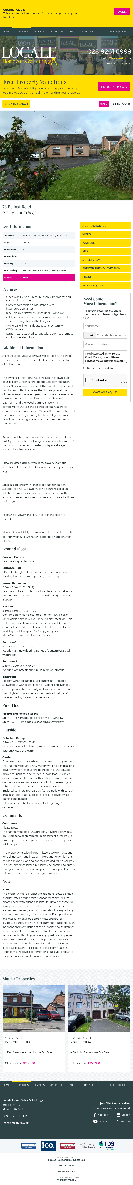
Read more (10, 17)
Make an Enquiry (105, 392)
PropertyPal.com (66, 1180)
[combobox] (90, 335)
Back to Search (16, 103)
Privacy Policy (66, 1171)
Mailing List (57, 31)
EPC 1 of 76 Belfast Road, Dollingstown (44, 270)
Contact (87, 31)
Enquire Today (114, 87)
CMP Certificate (66, 1165)
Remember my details (101, 368)
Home (6, 31)
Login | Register (120, 31)
